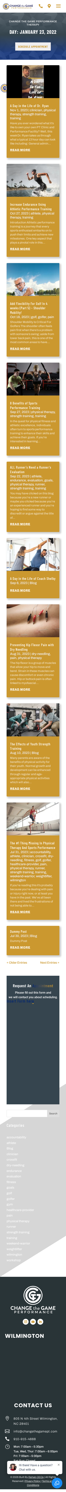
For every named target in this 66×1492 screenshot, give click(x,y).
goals (48, 480)
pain (51, 317)
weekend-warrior (22, 876)
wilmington (18, 880)
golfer (42, 317)
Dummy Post (18, 931)
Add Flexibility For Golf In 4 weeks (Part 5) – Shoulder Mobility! (28, 308)
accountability (40, 852)
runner (39, 484)
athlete (36, 213)
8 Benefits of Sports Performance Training (25, 405)
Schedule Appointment (33, 46)
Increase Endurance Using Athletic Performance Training (31, 206)
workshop (14, 1260)
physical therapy (43, 412)
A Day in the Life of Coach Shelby (33, 578)
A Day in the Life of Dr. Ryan (29, 106)
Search (53, 1113)
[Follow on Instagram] (26, 1322)
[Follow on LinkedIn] (40, 1322)
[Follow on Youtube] (33, 1322)
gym (10, 1204)
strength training (34, 114)
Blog (33, 583)
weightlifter (43, 876)
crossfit (40, 856)
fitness (29, 860)
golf (33, 317)
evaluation (35, 480)
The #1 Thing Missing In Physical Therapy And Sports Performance (32, 845)
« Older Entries (17, 962)
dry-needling (41, 654)
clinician (36, 110)
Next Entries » (49, 962)
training (15, 118)
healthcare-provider (24, 864)
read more (20, 149)
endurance (18, 480)
